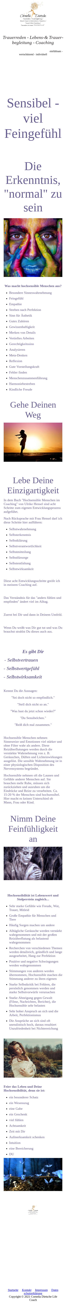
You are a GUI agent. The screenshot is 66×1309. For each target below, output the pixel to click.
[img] (33, 14)
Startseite (13, 1290)
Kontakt (26, 1290)
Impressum (41, 1290)
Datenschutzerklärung (41, 1291)
